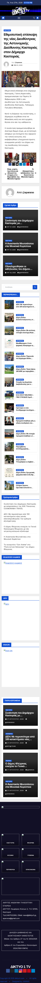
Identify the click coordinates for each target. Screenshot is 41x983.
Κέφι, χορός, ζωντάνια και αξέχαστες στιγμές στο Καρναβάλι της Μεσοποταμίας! (13, 174)
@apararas (18, 62)
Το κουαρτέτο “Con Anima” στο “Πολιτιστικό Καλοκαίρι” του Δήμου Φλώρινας (19, 547)
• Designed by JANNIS (19, 981)
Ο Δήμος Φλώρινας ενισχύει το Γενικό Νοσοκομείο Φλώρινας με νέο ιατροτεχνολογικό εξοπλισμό (20, 529)
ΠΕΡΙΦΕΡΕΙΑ (20, 302)
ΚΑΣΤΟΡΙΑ (7, 30)
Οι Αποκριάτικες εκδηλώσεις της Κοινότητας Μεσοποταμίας (27, 173)
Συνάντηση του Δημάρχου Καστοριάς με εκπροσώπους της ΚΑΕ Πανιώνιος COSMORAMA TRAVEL (20, 506)
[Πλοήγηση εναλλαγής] (19, 17)
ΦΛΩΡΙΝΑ (8, 760)
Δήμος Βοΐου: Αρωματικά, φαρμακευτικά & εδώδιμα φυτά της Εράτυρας (25, 475)
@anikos (30, 770)
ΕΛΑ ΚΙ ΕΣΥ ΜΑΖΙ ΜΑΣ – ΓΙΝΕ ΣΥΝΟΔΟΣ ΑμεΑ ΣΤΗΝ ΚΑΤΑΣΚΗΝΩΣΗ (25, 397)
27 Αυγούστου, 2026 (15, 719)
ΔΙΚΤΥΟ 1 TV (20, 10)
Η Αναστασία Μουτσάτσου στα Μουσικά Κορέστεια (19, 245)
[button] (34, 18)
